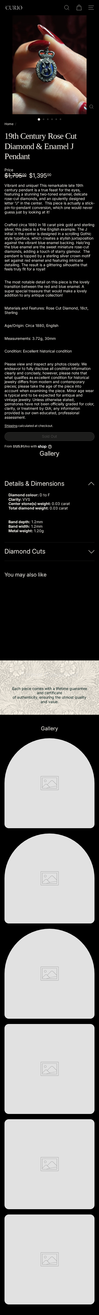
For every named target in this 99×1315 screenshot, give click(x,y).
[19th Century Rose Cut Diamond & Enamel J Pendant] (37, 615)
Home (8, 124)
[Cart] (79, 7)
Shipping (10, 426)
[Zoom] (91, 107)
